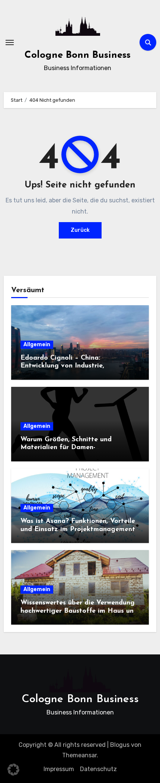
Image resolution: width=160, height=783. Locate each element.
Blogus (119, 744)
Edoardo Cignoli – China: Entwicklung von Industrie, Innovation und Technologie (64, 366)
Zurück (80, 230)
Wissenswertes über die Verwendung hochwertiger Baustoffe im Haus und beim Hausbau (79, 611)
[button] (13, 769)
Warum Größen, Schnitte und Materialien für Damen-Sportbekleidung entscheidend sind (76, 447)
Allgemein (36, 344)
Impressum (59, 769)
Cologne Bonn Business (78, 55)
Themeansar (79, 755)
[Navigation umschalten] (10, 42)
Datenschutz (98, 769)
